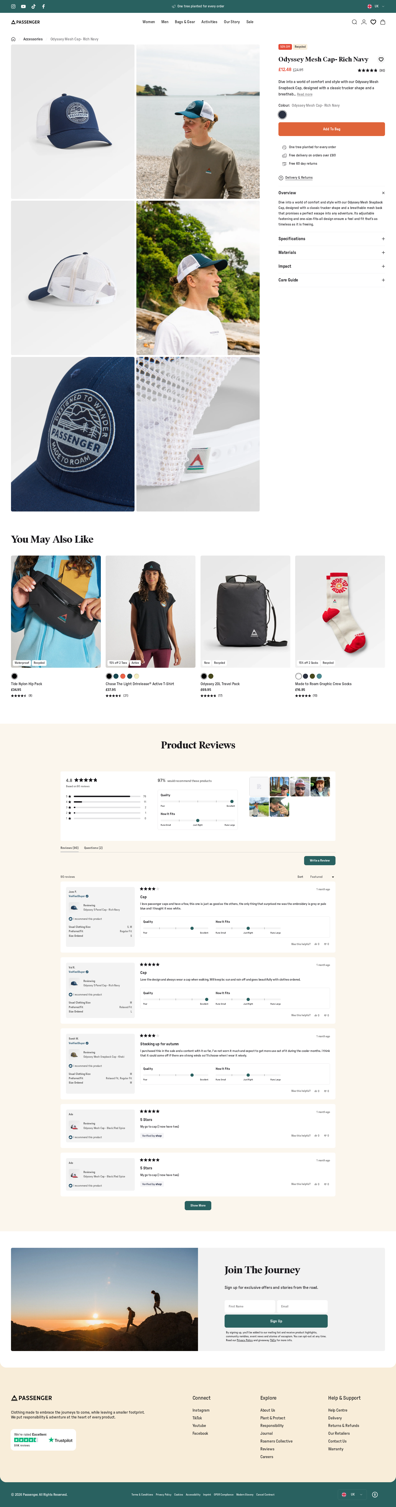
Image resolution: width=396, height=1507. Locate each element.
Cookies (178, 1494)
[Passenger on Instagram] (13, 6)
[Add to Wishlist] (381, 59)
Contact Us (337, 1441)
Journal (266, 1433)
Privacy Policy (163, 1494)
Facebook (200, 1433)
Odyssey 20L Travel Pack (220, 684)
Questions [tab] (93, 849)
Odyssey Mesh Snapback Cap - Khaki (103, 1056)
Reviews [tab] (69, 849)
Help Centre (337, 1410)
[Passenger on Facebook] (43, 6)
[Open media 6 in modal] (198, 434)
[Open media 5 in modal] (73, 434)
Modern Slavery (245, 1494)
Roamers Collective (276, 1441)
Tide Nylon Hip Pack (26, 684)
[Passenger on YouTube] (23, 6)
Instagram (201, 1410)
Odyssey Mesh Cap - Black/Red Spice (104, 1128)
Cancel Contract (265, 1494)
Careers (266, 1457)
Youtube (199, 1426)
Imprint (207, 1494)
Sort (300, 877)
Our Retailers (339, 1433)
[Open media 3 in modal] (73, 278)
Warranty (336, 1449)
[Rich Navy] (282, 115)
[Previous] (15, 615)
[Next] (97, 615)
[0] (373, 22)
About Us (267, 1410)
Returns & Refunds (343, 1426)
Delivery (335, 1418)
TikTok (197, 1418)
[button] (371, 70)
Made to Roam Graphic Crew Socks (323, 684)
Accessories (33, 39)
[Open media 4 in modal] (198, 278)
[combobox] (376, 6)
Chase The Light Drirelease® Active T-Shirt (140, 684)
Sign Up (276, 1321)
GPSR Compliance (223, 1494)
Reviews (267, 1449)
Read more (304, 94)
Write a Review (323, 862)
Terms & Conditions (142, 1494)
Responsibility (272, 1426)
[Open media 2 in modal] (198, 121)
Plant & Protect (272, 1418)
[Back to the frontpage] (13, 39)
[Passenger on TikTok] (33, 6)
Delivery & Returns (299, 177)
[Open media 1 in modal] (73, 121)
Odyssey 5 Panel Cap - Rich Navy (101, 909)
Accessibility (193, 1494)
